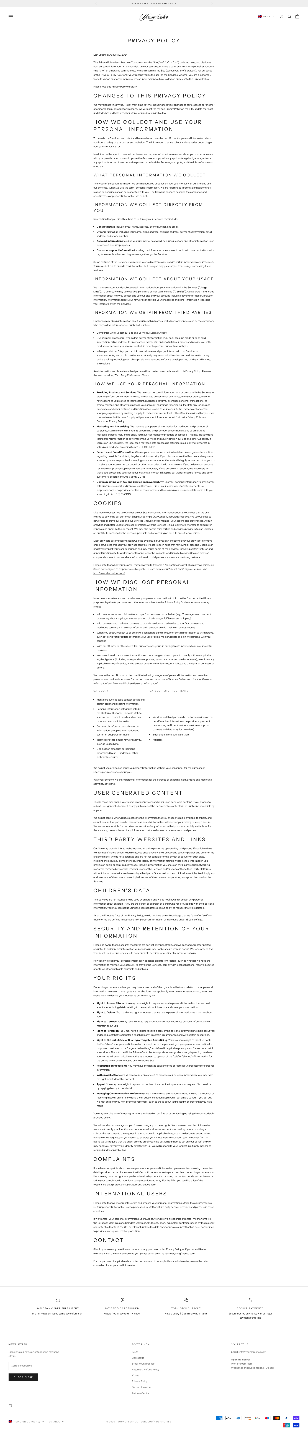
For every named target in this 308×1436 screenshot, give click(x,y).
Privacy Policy (139, 1381)
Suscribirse (23, 1377)
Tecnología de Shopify (155, 1421)
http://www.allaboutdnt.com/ (109, 573)
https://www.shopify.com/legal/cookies (167, 516)
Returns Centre (140, 1393)
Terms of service (141, 1387)
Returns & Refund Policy (145, 1369)
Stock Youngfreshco (143, 1363)
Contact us (138, 1357)
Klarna (135, 1375)
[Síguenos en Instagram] (10, 1405)
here (152, 1184)
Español (54, 1421)
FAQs (135, 1351)
